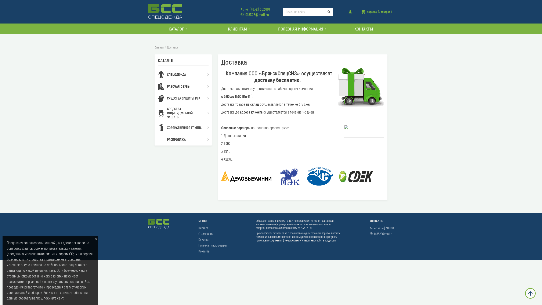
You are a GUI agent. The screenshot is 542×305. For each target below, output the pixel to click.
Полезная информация (212, 245)
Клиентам (204, 239)
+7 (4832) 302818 (257, 9)
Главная (159, 47)
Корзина (376, 13)
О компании (205, 234)
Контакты (363, 28)
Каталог (203, 228)
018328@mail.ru (257, 14)
